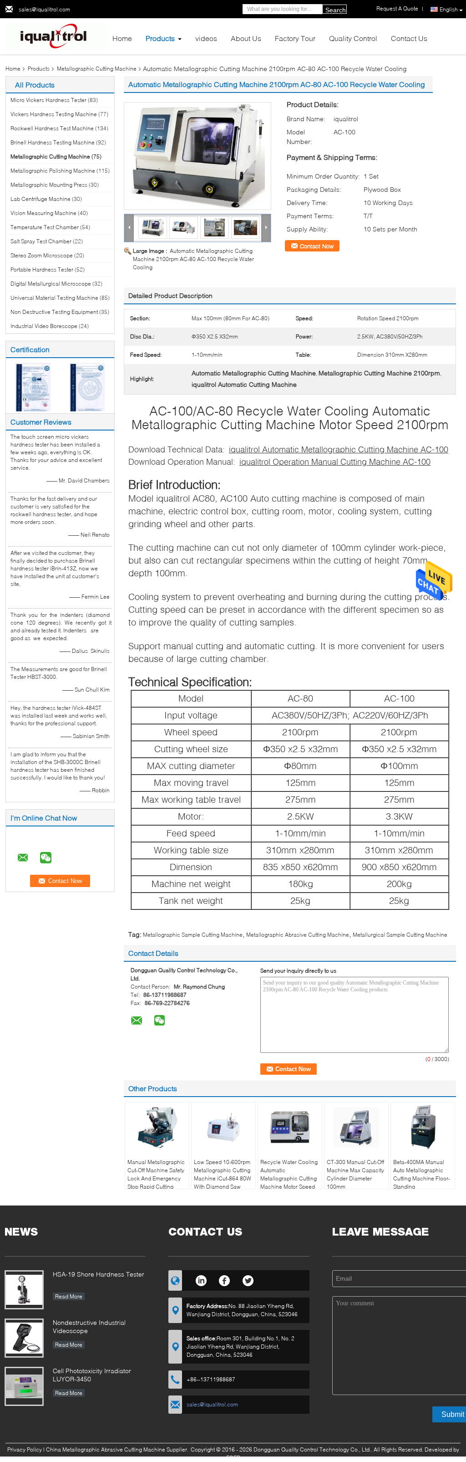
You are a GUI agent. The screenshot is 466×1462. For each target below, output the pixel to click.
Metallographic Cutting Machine (97, 68)
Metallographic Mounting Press (48, 184)
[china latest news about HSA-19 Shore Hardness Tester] (24, 1290)
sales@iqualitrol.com (44, 9)
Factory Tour (295, 38)
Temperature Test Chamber (44, 227)
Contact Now (317, 246)
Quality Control (353, 38)
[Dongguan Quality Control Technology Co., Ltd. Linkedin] (201, 1279)
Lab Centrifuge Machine (40, 198)
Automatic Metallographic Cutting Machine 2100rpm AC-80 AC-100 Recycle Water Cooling (193, 259)
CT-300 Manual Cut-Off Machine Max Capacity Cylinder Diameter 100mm (355, 1174)
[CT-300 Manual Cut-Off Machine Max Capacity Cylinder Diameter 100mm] (356, 1127)
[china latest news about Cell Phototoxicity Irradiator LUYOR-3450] (24, 1386)
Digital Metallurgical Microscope (50, 283)
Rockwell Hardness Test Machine (52, 128)
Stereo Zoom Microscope (41, 255)
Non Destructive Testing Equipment (54, 311)
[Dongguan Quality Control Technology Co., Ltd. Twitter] (248, 1279)
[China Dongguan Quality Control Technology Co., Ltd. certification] (33, 386)
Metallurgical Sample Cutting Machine (400, 934)
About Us (246, 38)
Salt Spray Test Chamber (40, 241)
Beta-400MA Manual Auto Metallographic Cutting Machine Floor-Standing (421, 1174)
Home (122, 38)
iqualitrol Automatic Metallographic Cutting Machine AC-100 (338, 449)
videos (206, 38)
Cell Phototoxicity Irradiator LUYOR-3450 (92, 1375)
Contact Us (409, 38)
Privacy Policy (24, 1449)
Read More (68, 1296)
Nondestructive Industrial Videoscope (89, 1326)
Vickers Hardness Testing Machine (53, 114)
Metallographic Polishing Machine (52, 170)
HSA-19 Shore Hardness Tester (98, 1274)
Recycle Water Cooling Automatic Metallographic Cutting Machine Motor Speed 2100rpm (289, 1178)
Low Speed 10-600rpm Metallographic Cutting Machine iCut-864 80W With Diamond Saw (222, 1174)
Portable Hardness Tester (41, 269)
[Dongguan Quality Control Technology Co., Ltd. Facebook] (224, 1279)
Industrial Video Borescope (43, 326)
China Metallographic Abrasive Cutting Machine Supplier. (118, 1449)
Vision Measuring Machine (43, 213)
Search (335, 10)
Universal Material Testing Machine (54, 297)
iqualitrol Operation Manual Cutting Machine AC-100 (335, 462)
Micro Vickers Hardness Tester (48, 100)
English (449, 9)
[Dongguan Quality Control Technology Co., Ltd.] (55, 35)
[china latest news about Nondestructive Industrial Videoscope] (24, 1338)
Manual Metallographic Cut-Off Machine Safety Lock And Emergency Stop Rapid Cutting (156, 1174)
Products (160, 38)
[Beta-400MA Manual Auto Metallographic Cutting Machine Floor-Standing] (423, 1127)
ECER (233, 1457)
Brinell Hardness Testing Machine (52, 142)
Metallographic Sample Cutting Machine (193, 934)
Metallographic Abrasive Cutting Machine (297, 934)
